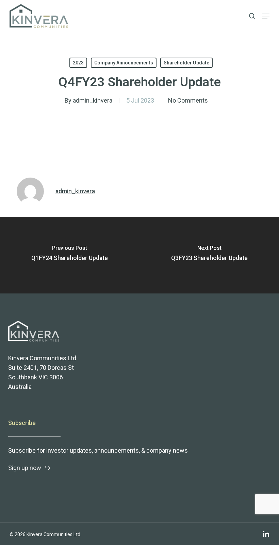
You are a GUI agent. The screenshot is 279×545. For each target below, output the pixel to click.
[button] (265, 16)
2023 (78, 62)
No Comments (188, 100)
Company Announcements (123, 62)
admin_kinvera (92, 100)
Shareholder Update (186, 62)
